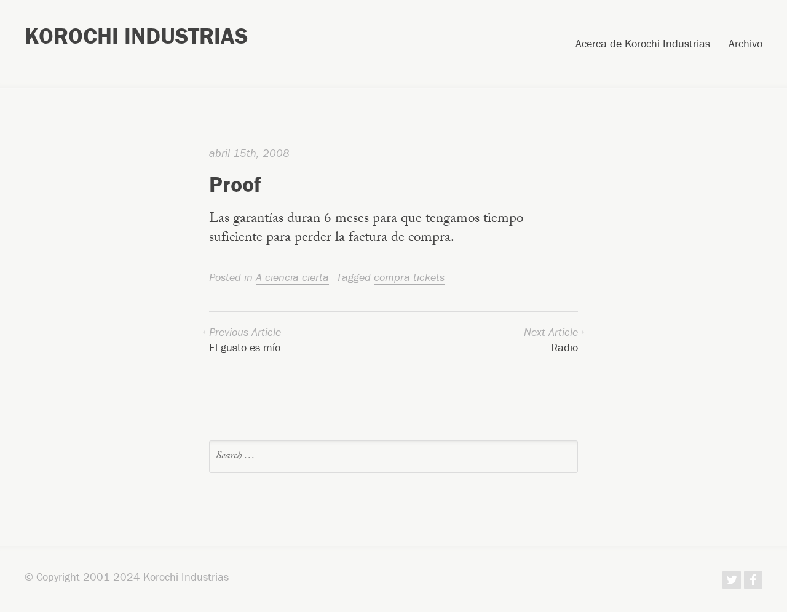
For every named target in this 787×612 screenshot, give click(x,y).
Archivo (745, 44)
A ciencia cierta (292, 277)
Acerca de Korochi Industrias (642, 44)
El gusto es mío (245, 339)
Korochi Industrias (136, 36)
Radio (551, 339)
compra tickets (409, 277)
